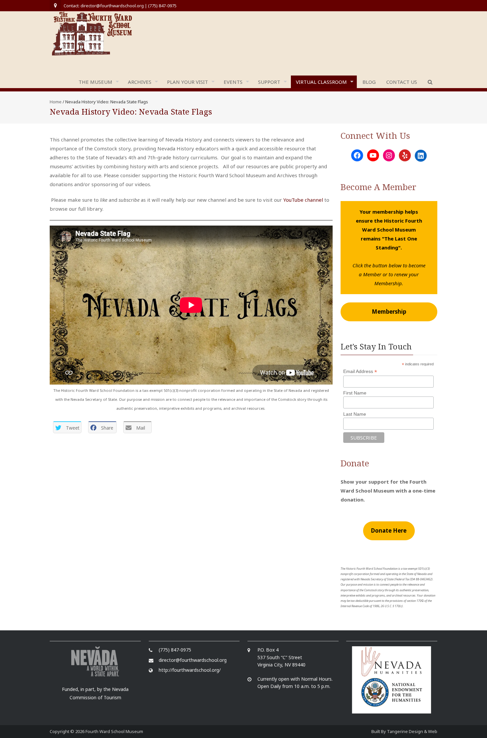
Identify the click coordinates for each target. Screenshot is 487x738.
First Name (354, 392)
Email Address (360, 371)
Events (233, 82)
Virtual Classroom (321, 82)
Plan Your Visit (187, 82)
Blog (369, 82)
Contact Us (401, 82)
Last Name (354, 414)
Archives (139, 82)
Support (269, 82)
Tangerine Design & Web (412, 731)
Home (56, 102)
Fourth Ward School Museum (114, 731)
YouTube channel (303, 199)
